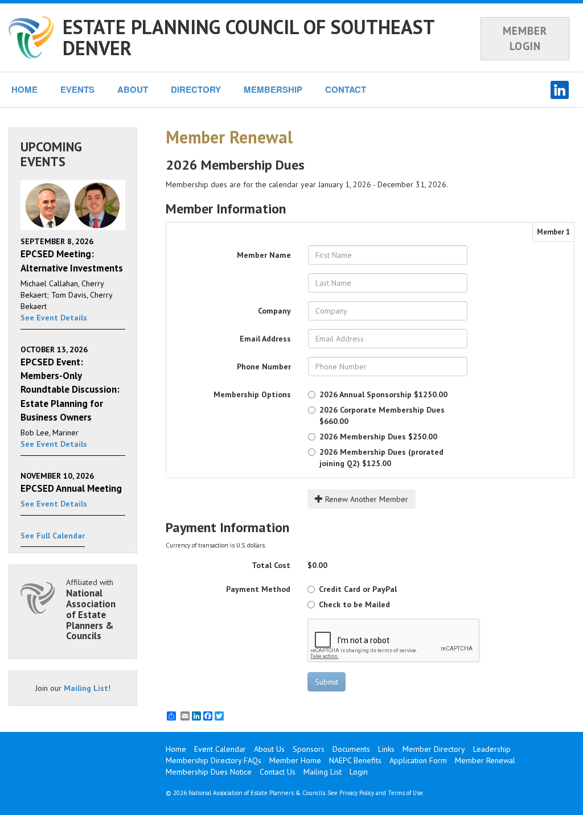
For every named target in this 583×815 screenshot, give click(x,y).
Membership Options (252, 394)
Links (386, 749)
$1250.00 (383, 394)
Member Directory (434, 749)
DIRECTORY (196, 89)
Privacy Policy (356, 793)
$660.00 (382, 415)
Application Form (418, 760)
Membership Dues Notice (209, 772)
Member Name (264, 255)
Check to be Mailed (354, 604)
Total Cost (271, 565)
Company (274, 311)
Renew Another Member (365, 499)
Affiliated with (91, 609)
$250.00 (378, 436)
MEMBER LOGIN (525, 38)
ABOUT (132, 89)
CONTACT (345, 89)
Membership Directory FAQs (213, 760)
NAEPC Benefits (355, 760)
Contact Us (277, 772)
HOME (24, 89)
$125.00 (381, 457)
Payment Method (258, 589)
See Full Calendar (52, 535)
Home (176, 749)
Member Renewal (485, 760)
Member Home (295, 760)
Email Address (265, 339)
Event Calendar (220, 749)
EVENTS (77, 89)
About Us (269, 749)
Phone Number (264, 366)
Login (359, 772)
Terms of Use (405, 793)
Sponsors (309, 749)
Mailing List (86, 688)
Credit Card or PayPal (358, 589)
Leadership (492, 749)
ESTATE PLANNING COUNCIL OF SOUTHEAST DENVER (248, 37)
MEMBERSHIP (273, 89)
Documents (351, 749)
